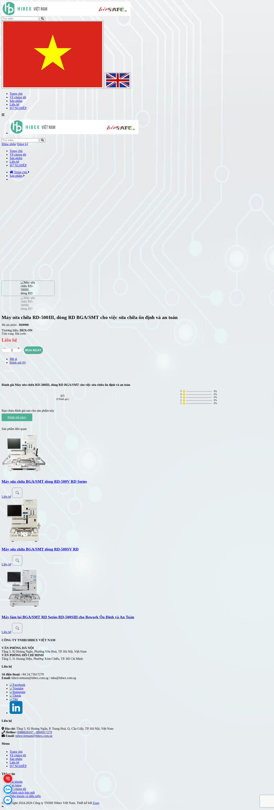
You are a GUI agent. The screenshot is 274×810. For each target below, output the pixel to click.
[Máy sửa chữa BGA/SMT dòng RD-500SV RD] (24, 541)
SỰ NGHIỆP (18, 165)
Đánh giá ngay (17, 417)
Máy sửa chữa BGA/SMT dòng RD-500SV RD (40, 549)
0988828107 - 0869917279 (34, 732)
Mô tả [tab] (13, 359)
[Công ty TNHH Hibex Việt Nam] (74, 133)
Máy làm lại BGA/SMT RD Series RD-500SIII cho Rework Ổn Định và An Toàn (68, 617)
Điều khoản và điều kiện (25, 796)
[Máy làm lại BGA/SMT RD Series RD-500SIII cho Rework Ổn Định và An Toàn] (24, 609)
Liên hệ (14, 161)
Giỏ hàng (15, 785)
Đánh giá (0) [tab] (18, 362)
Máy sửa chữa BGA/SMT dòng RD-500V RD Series (44, 481)
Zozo (96, 803)
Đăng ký (22, 144)
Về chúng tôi (18, 154)
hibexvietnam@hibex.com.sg (33, 736)
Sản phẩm (16, 158)
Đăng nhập (9, 144)
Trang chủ (16, 151)
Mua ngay (33, 350)
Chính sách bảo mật (22, 792)
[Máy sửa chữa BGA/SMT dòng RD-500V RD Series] (24, 473)
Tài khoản (16, 781)
